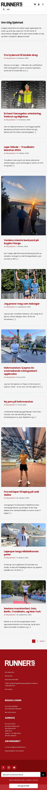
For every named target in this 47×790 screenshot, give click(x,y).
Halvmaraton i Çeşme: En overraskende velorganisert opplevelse (20, 371)
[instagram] (9, 767)
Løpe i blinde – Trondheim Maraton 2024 (19, 148)
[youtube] (14, 767)
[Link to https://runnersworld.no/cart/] (35, 4)
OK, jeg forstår (23, 786)
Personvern (8, 676)
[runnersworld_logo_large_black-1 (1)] (11, 3)
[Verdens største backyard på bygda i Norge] (23, 205)
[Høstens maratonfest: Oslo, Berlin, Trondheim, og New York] (23, 592)
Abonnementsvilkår (11, 679)
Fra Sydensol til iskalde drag (21, 55)
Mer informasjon (10, 712)
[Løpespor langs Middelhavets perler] (23, 535)
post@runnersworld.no (18, 747)
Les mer (35, 780)
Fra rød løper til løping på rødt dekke (21, 493)
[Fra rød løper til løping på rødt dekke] (23, 457)
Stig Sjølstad (10, 58)
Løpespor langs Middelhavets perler (21, 553)
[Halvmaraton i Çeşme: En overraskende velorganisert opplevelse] (23, 346)
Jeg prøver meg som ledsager (22, 303)
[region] (23, 783)
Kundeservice (9, 672)
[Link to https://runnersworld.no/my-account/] (39, 4)
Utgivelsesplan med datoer (14, 751)
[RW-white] (20, 661)
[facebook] (3, 767)
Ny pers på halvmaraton (18, 401)
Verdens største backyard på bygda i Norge (21, 242)
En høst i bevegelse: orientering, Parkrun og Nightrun (22, 115)
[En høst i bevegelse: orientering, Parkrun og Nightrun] (23, 95)
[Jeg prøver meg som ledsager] (23, 284)
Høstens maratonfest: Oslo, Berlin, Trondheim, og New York (22, 610)
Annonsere (8, 689)
